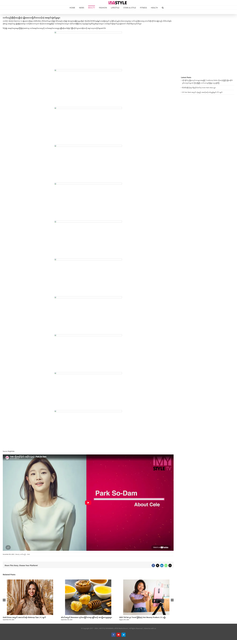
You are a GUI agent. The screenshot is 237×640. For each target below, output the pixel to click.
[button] (163, 7)
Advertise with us (150, 631)
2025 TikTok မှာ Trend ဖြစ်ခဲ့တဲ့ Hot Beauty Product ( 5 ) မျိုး (84, 617)
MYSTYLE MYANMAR (106, 631)
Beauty (17, 554)
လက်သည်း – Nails (25, 554)
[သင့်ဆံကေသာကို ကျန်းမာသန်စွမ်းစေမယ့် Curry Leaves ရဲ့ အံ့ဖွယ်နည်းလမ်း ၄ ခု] (146, 580)
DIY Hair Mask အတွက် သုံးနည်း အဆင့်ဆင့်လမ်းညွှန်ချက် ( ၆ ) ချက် (202, 92)
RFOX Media (119, 631)
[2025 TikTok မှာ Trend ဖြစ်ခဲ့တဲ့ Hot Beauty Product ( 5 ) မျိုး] (88, 580)
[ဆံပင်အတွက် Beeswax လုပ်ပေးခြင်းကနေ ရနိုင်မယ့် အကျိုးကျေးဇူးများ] (30, 580)
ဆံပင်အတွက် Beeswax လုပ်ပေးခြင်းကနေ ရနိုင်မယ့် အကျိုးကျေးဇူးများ (28, 617)
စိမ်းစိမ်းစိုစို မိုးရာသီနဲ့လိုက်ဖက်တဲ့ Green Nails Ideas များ (199, 88)
